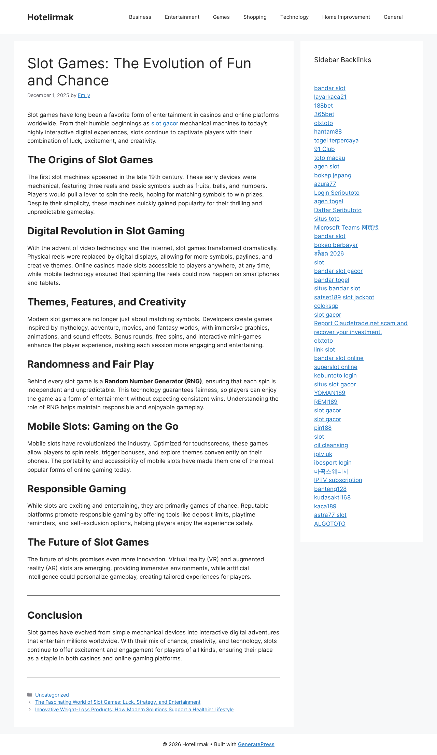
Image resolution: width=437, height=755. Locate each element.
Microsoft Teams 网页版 (346, 227)
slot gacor (164, 123)
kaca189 (325, 506)
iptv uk (323, 454)
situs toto (327, 218)
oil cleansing (331, 445)
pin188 (323, 427)
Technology (294, 17)
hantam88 (328, 131)
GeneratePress (256, 744)
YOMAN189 (330, 392)
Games (221, 17)
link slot (324, 349)
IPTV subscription (338, 480)
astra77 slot (330, 514)
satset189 (327, 297)
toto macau (329, 157)
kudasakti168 (332, 497)
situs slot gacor (335, 384)
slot (319, 262)
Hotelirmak (50, 17)
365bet (324, 114)
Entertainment (182, 17)
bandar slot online (339, 358)
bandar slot (330, 88)
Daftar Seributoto (338, 210)
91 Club (324, 149)
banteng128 (330, 488)
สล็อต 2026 (329, 253)
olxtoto (323, 123)
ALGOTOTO (330, 523)
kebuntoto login (335, 375)
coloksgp (326, 305)
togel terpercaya (336, 140)
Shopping (255, 17)
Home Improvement (346, 17)
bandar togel (331, 279)
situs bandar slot (337, 288)
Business (140, 17)
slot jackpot (358, 297)
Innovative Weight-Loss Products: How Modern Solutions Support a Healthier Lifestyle (134, 709)
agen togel (328, 201)
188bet (323, 105)
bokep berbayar (336, 245)
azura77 (325, 183)
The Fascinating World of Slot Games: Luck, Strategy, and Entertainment (117, 702)
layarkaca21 (330, 96)
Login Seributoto (337, 192)
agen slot (326, 166)
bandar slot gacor (338, 270)
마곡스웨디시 (331, 471)
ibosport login (333, 462)
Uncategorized (52, 695)
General (393, 17)
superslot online (335, 366)
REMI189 (326, 401)
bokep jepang (332, 175)
